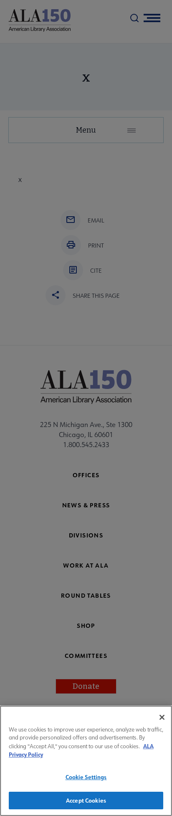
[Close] (162, 717)
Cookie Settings (86, 776)
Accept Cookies (86, 800)
